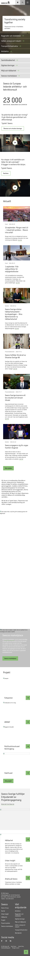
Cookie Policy (21, 946)
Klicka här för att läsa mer (7, 804)
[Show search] (22, 2)
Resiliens (5, 173)
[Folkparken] (28, 698)
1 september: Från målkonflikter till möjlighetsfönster (12, 269)
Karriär (3, 911)
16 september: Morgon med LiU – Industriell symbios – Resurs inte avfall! (16, 230)
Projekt (3, 920)
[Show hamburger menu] (27, 2)
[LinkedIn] (11, 941)
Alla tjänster (18, 933)
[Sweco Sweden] (5, 2)
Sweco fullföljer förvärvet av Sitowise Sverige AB (15, 356)
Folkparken (8, 698)
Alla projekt (8, 781)
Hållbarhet (4, 917)
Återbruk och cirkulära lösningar (13, 128)
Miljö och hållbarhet (20, 922)
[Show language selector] (17, 2)
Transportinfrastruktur (21, 930)
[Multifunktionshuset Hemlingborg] (28, 746)
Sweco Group (5, 908)
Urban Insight (5, 914)
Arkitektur (18, 911)
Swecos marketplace (9, 639)
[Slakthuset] (28, 773)
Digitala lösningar (20, 919)
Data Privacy (13, 946)
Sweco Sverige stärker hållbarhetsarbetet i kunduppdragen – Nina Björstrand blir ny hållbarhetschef (13, 314)
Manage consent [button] (15, 948)
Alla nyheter (8, 468)
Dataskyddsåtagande (5, 948)
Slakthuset (8, 773)
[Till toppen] (26, 952)
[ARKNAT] (28, 722)
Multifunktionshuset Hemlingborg (12, 747)
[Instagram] (7, 941)
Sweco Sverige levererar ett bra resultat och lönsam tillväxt (15, 397)
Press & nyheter (5, 923)
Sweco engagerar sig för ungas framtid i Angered (16, 446)
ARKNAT (7, 722)
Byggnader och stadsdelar (19, 915)
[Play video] (15, 142)
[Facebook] (2, 941)
